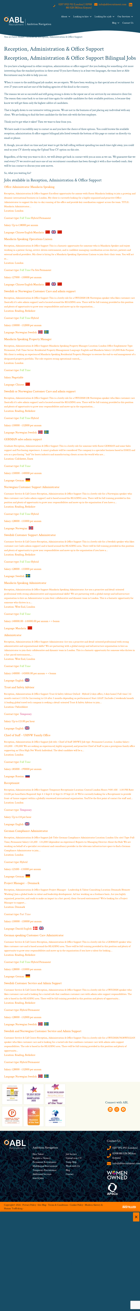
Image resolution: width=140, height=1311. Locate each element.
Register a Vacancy (41, 1158)
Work (69, 1166)
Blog (114, 22)
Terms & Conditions (58, 1204)
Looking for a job (103, 16)
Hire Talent (38, 1154)
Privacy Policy (29, 1204)
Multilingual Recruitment (45, 1166)
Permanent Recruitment (44, 1162)
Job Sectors (71, 1154)
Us (78, 1166)
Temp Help (71, 1162)
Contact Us (127, 22)
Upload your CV (74, 1158)
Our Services (123, 16)
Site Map (42, 1204)
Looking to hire (81, 16)
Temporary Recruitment (45, 1170)
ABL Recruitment (14, 20)
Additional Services (42, 1174)
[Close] (136, 1216)
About (64, 16)
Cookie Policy (76, 1204)
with (74, 1166)
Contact (70, 1174)
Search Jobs (38, 1178)
